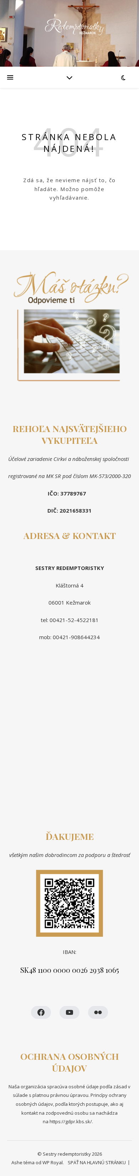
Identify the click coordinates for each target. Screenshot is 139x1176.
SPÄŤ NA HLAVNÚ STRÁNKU (97, 1162)
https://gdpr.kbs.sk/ (70, 1121)
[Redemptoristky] (69, 33)
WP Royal (52, 1162)
